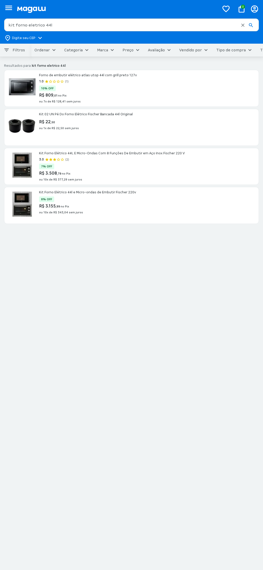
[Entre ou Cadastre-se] (254, 8)
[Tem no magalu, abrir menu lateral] (8, 7)
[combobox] (131, 24)
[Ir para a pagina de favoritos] (226, 8)
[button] (243, 25)
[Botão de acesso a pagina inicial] (116, 8)
